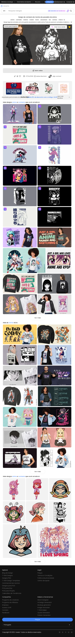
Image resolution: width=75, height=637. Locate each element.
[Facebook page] (62, 632)
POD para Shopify (8, 591)
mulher (32, 19)
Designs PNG (6, 578)
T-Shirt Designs (7, 575)
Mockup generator (44, 605)
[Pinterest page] (65, 632)
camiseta (19, 19)
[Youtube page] (69, 632)
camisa (54, 19)
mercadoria (62, 19)
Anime (11, 323)
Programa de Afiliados (10, 602)
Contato (5, 610)
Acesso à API (6, 607)
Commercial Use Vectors (11, 583)
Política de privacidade (46, 578)
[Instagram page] (59, 632)
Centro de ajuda (43, 581)
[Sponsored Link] (13, 88)
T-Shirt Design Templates (11, 581)
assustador (44, 19)
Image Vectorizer (44, 607)
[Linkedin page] (72, 632)
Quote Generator (44, 613)
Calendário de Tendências (11, 593)
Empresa (5, 605)
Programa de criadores (10, 600)
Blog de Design (7, 573)
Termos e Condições (45, 575)
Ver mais (37, 318)
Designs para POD (8, 586)
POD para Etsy (7, 588)
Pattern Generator (44, 615)
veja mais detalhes (60, 97)
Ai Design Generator (45, 602)
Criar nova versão (59, 27)
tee (50, 19)
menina (25, 19)
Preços (40, 573)
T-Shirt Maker (42, 610)
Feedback (5, 613)
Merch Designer (43, 600)
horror (37, 19)
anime (12, 19)
